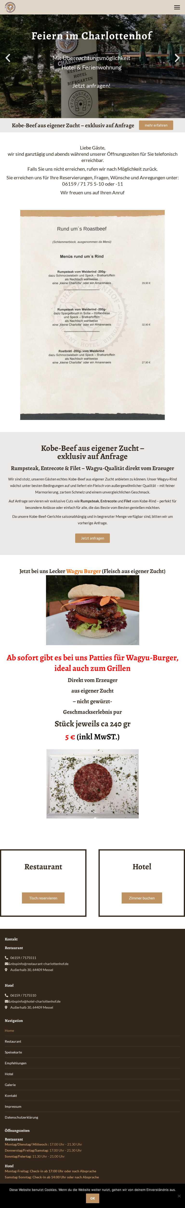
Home (9, 1030)
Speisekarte (13, 1052)
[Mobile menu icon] (177, 7)
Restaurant (13, 1041)
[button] (7, 58)
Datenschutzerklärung (21, 1117)
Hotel (9, 1074)
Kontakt (11, 1095)
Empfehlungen (15, 1063)
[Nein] (179, 1196)
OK (92, 1198)
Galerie (10, 1085)
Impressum (13, 1106)
